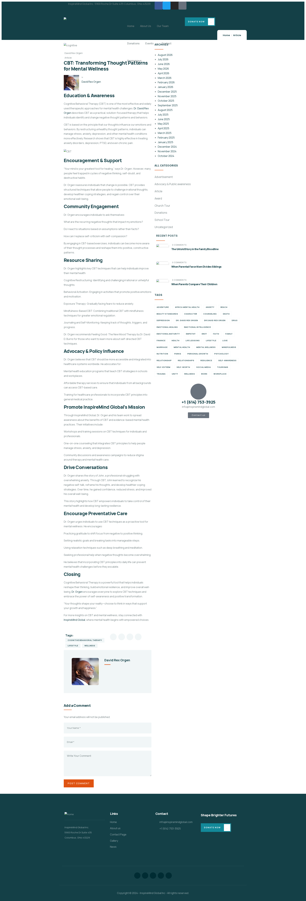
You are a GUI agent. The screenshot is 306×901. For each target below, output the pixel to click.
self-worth (183, 367)
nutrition (162, 354)
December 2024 (167, 146)
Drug (235, 320)
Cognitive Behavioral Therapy (85, 640)
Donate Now (196, 21)
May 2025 (163, 123)
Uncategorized (164, 227)
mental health (182, 347)
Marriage (162, 347)
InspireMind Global (74, 620)
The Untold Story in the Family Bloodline (195, 249)
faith (216, 334)
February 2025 (166, 137)
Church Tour (162, 205)
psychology (221, 354)
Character (190, 314)
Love (225, 340)
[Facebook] (159, 6)
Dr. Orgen (77, 591)
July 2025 (163, 114)
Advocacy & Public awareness (173, 184)
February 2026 (166, 82)
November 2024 (167, 151)
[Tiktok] (182, 6)
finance (161, 340)
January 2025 (165, 142)
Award (158, 198)
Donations (161, 212)
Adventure (163, 307)
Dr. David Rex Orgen (187, 320)
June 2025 (164, 119)
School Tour (162, 220)
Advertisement (164, 177)
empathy (191, 334)
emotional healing (167, 327)
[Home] (68, 19)
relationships (186, 360)
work (204, 374)
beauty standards (167, 314)
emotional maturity (168, 334)
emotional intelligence (197, 327)
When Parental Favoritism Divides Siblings (196, 266)
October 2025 (166, 100)
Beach (224, 307)
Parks (177, 354)
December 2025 (167, 91)
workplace (220, 374)
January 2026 (165, 87)
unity (175, 374)
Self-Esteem (163, 367)
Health (175, 340)
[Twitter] (167, 6)
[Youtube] (169, 875)
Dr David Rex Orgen (215, 320)
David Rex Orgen (91, 81)
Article (158, 191)
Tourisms (222, 367)
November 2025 (167, 96)
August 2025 (165, 110)
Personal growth (197, 354)
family (229, 334)
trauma (161, 374)
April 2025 (163, 128)
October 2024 (166, 156)
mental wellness (206, 347)
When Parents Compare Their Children (194, 284)
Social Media (203, 367)
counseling (210, 314)
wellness (89, 645)
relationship (164, 360)
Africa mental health (187, 307)
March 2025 (164, 133)
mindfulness (229, 347)
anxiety (210, 307)
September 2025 (168, 105)
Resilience (206, 360)
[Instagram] (174, 6)
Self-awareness (227, 360)
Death (226, 314)
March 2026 (164, 78)
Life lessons (193, 340)
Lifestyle (73, 645)
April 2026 (163, 73)
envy (204, 334)
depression (163, 320)
